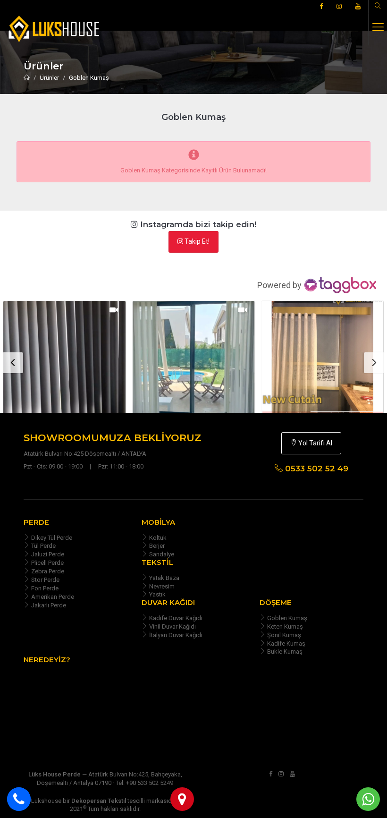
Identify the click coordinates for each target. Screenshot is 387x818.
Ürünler (49, 77)
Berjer (156, 545)
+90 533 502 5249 (149, 782)
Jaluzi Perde (47, 554)
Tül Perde (43, 545)
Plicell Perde (47, 562)
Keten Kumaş (284, 626)
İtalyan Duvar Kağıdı (175, 635)
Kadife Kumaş (285, 643)
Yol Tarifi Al (314, 443)
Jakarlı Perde (48, 605)
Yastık (157, 594)
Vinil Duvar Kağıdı (172, 626)
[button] (76, 362)
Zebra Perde (47, 571)
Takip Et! (196, 241)
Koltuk (157, 537)
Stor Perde (44, 579)
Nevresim (161, 586)
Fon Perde (44, 588)
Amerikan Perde (52, 596)
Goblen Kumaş (89, 77)
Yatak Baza (163, 577)
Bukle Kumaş (284, 651)
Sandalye (161, 554)
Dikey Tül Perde (51, 537)
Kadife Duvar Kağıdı (175, 618)
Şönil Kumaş (283, 635)
